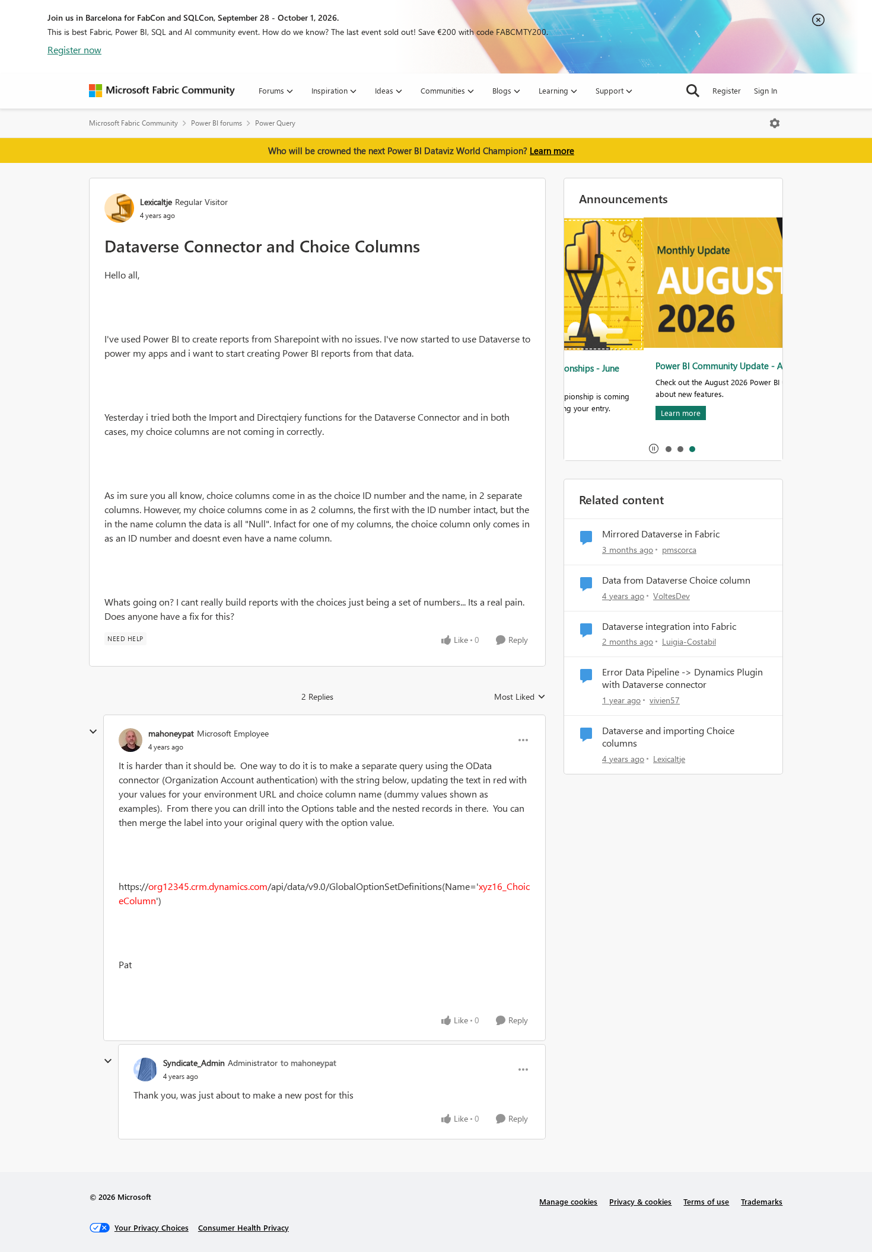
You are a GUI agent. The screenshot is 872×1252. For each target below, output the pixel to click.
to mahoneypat (308, 1062)
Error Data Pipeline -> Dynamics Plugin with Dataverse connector (682, 678)
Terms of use (706, 1201)
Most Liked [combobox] (520, 697)
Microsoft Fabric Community (133, 123)
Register (726, 90)
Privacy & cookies (640, 1201)
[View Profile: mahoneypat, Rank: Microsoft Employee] (130, 740)
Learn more (552, 150)
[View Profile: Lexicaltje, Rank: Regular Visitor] (119, 208)
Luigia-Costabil (689, 641)
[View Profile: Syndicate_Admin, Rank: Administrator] (145, 1069)
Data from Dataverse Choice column (676, 580)
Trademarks (761, 1201)
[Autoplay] (653, 448)
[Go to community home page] (162, 90)
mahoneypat (171, 733)
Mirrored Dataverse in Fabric (661, 534)
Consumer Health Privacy (243, 1227)
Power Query (275, 123)
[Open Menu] (774, 123)
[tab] (668, 448)
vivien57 (665, 700)
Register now (74, 49)
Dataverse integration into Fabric (669, 626)
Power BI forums (216, 123)
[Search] (693, 91)
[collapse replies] (93, 732)
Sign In (765, 90)
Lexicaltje (156, 201)
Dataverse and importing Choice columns (668, 737)
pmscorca (679, 549)
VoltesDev (671, 595)
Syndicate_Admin (194, 1062)
